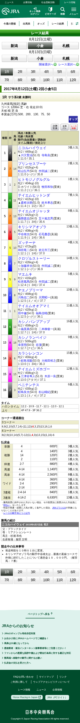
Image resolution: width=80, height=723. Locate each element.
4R (46, 72)
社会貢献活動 (48, 2)
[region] (40, 23)
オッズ (73, 119)
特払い (6, 505)
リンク (63, 676)
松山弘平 (24, 171)
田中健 (22, 313)
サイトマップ (46, 676)
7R (6, 80)
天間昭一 (44, 297)
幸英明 (22, 344)
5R (59, 72)
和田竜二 (24, 250)
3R (33, 72)
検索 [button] (62, 14)
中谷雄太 (24, 234)
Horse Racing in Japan (25, 697)
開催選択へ (46, 64)
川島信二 (24, 297)
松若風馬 (24, 281)
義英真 (25, 329)
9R (33, 80)
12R (73, 80)
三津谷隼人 (28, 376)
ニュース (9, 2)
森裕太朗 (26, 202)
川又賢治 (26, 155)
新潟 (14, 46)
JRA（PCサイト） (57, 697)
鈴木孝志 (47, 202)
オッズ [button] (41, 23)
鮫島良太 (24, 392)
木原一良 (50, 376)
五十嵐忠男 (46, 218)
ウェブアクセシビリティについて (51, 681)
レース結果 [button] (58, 23)
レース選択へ (67, 64)
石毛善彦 (44, 234)
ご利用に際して (19, 681)
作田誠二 (44, 171)
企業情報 (27, 2)
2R (20, 72)
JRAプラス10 (59, 507)
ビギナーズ (50, 14)
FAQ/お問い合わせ (23, 676)
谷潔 (39, 344)
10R (46, 80)
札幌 (66, 46)
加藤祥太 (26, 265)
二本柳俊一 (46, 329)
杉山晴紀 (44, 392)
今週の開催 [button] (10, 23)
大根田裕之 (49, 360)
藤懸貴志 (24, 218)
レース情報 (24, 689)
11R (59, 80)
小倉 (40, 46)
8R (20, 80)
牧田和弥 (47, 186)
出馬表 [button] (26, 23)
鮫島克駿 (26, 360)
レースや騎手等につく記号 (16, 513)
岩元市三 (44, 250)
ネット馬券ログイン (34, 12)
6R (73, 72)
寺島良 (46, 155)
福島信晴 (41, 313)
